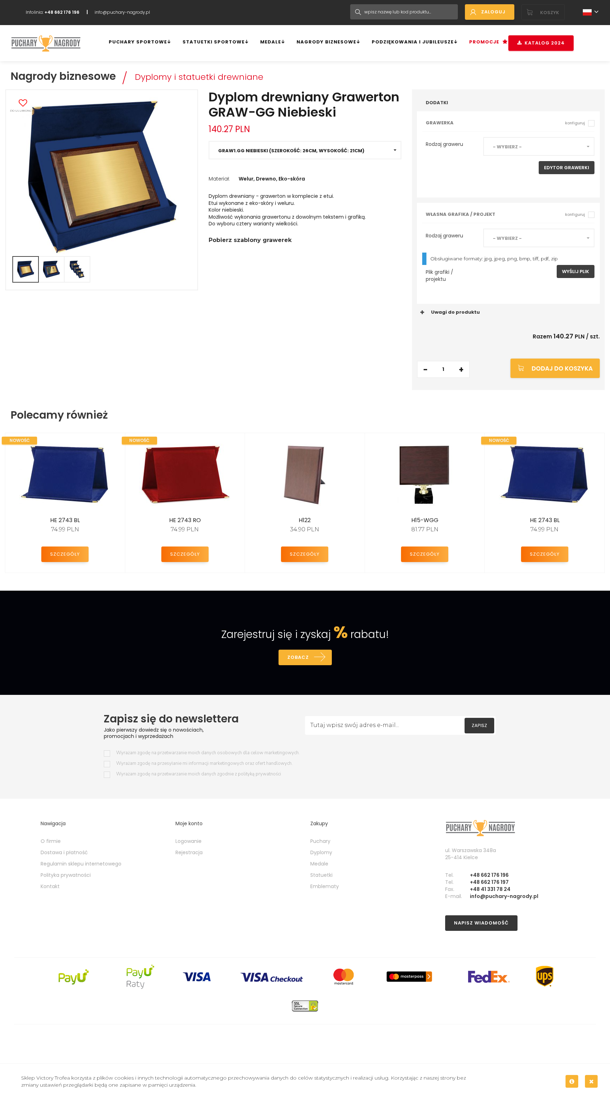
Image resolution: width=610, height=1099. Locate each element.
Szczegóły (65, 554)
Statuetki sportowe (214, 42)
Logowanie (188, 841)
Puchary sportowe (138, 42)
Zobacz (298, 657)
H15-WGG (424, 520)
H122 (305, 520)
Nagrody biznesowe (326, 42)
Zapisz (479, 725)
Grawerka (505, 122)
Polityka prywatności (66, 875)
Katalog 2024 (543, 43)
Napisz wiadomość (481, 923)
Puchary (320, 841)
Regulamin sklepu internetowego (81, 863)
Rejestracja (189, 852)
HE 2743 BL (65, 520)
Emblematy (324, 886)
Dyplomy (321, 852)
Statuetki (321, 875)
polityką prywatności (259, 774)
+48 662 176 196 (489, 875)
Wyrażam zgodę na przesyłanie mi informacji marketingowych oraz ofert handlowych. (204, 763)
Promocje (484, 42)
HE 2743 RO (185, 520)
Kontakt (50, 886)
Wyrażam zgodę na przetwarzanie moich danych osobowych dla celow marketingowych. (208, 753)
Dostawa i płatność (64, 852)
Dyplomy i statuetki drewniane (199, 77)
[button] (305, 150)
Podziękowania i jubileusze (413, 42)
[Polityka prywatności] (572, 1081)
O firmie (51, 841)
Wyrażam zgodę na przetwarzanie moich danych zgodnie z (198, 774)
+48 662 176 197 (489, 882)
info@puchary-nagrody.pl (122, 12)
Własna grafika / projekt (505, 214)
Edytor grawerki (566, 167)
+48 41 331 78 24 (490, 889)
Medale (270, 42)
